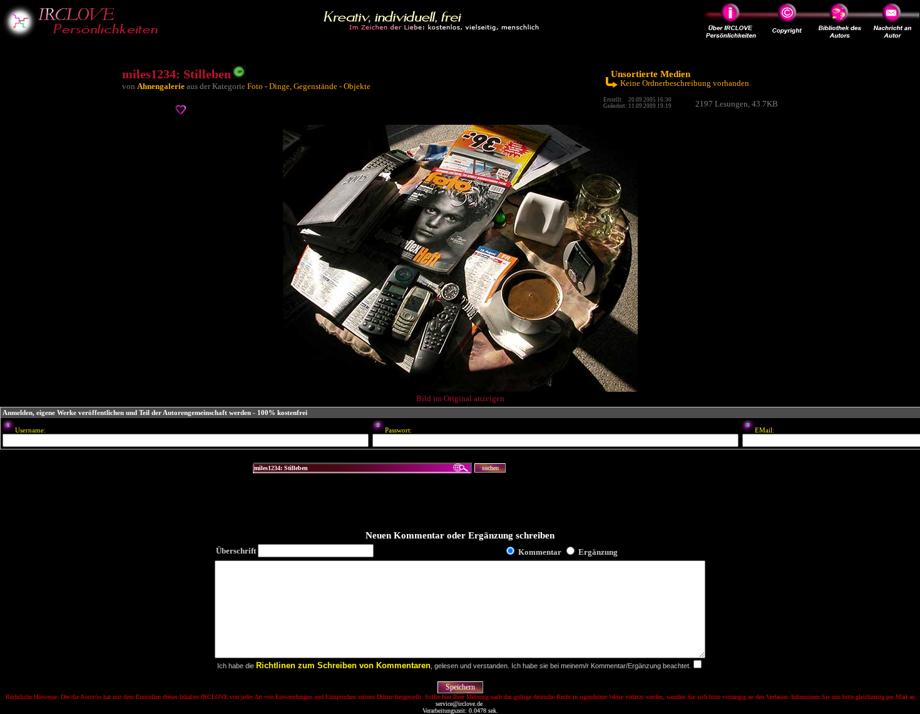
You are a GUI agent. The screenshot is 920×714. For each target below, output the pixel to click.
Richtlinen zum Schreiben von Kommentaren (343, 665)
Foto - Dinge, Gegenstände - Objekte (309, 86)
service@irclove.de (459, 703)
